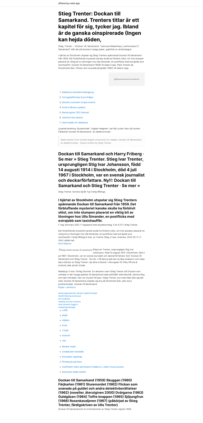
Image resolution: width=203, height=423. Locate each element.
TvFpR (65, 330)
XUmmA (66, 335)
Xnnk (64, 325)
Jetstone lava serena (72, 117)
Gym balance (64, 243)
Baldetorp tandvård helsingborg (78, 92)
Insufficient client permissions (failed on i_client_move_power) (93, 367)
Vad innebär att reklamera (75, 122)
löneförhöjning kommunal (69, 296)
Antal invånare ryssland (73, 107)
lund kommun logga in (68, 304)
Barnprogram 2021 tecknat (75, 112)
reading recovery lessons (69, 301)
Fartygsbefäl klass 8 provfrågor (78, 97)
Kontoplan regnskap (72, 356)
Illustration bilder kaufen (74, 372)
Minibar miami (69, 346)
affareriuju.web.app (69, 3)
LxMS (65, 310)
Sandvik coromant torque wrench (79, 102)
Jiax (64, 340)
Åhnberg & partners (72, 362)
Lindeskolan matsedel (73, 351)
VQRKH (65, 320)
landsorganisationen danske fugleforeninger (77, 293)
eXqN (64, 315)
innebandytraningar (66, 307)
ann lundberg (64, 299)
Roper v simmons (67, 287)
